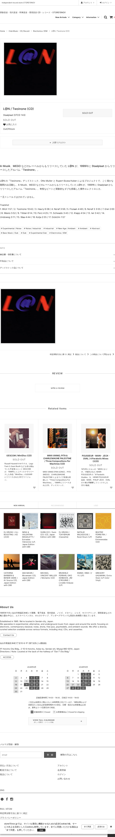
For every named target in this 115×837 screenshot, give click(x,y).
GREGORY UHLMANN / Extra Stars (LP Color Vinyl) (104, 576)
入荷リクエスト (57, 142)
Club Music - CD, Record (19, 31)
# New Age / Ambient (65, 228)
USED (96, 505)
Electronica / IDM (40, 31)
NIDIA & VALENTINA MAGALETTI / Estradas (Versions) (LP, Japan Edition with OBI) (28, 539)
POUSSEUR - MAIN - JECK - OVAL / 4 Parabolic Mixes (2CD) (96, 458)
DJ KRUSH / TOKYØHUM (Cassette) (64, 534)
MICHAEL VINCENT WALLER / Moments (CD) (48, 575)
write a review (57, 388)
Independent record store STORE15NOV (18, 2)
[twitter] (2, 800)
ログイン (106, 2)
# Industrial (49, 228)
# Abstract (95, 228)
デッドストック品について (11, 267)
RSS (2, 809)
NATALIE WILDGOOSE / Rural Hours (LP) (84, 534)
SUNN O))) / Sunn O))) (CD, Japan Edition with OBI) (48, 534)
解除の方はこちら (68, 754)
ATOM (9, 809)
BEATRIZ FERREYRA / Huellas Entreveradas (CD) (102, 537)
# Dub (23, 233)
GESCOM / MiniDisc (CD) (19, 455)
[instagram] (12, 800)
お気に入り (11, 124)
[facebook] (7, 800)
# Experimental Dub (38, 233)
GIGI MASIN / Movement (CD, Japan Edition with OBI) (29, 576)
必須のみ (101, 827)
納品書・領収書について (10, 254)
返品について (80, 354)
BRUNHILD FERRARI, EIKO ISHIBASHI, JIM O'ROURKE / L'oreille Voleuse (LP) (66, 579)
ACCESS (7, 657)
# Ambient (82, 228)
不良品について (7, 261)
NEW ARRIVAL (19, 505)
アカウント (88, 2)
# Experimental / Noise (11, 228)
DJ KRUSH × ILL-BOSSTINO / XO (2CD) (11, 534)
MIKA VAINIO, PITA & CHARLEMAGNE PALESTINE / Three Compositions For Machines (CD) (57, 459)
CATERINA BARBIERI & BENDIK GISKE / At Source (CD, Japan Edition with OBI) (11, 579)
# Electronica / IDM (57, 233)
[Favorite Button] (34, 488)
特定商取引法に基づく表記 (61, 354)
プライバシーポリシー (10, 817)
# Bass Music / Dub (9, 233)
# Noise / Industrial (32, 228)
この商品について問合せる (101, 354)
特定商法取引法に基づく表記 (13, 813)
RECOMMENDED (57, 505)
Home (2, 31)
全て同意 (87, 827)
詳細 (41, 830)
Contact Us (8, 635)
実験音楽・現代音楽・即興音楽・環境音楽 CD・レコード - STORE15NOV (33, 12)
